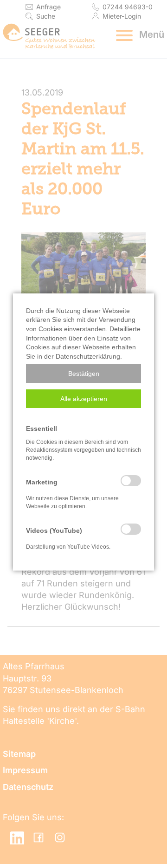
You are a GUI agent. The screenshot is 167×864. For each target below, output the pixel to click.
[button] (83, 373)
